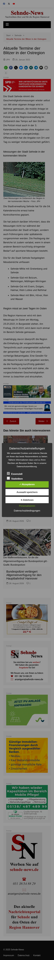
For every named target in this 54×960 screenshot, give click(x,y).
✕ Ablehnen (27, 500)
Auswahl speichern (27, 492)
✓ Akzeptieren (27, 484)
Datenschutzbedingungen (27, 510)
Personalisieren (27, 506)
